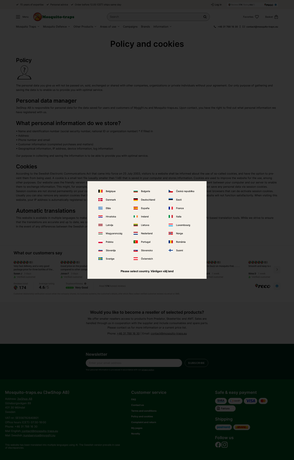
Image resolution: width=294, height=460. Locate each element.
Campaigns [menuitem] (130, 26)
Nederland (147, 233)
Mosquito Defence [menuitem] (55, 26)
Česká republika (185, 191)
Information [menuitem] (160, 26)
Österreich (147, 258)
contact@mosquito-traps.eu (262, 26)
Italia (178, 216)
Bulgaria (145, 191)
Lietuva (145, 225)
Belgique (111, 191)
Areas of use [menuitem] (108, 26)
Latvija (109, 225)
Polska (109, 241)
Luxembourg (183, 225)
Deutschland (148, 199)
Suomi (179, 250)
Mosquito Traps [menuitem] (26, 26)
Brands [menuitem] (145, 26)
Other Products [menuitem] (83, 26)
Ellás (108, 208)
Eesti (179, 199)
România (181, 241)
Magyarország (114, 233)
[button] (21, 17)
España (145, 208)
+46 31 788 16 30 (228, 26)
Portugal (145, 241)
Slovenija (111, 250)
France (180, 208)
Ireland (145, 216)
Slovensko (147, 250)
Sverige (110, 258)
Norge (179, 233)
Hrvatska (111, 216)
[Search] (205, 17)
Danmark (111, 199)
